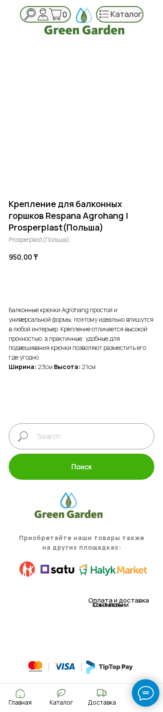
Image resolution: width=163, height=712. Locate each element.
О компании (111, 604)
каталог (126, 14)
